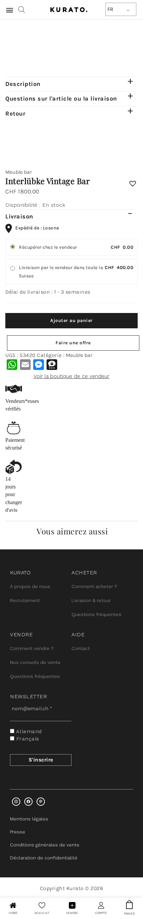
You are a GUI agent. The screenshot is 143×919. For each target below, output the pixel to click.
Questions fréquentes (96, 614)
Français (26, 739)
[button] (133, 181)
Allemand (28, 731)
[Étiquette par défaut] (41, 801)
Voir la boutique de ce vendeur (71, 376)
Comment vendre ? (32, 648)
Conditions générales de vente (44, 844)
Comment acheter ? (94, 586)
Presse (17, 831)
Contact (81, 648)
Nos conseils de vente (35, 662)
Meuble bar (18, 172)
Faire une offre (73, 343)
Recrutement (25, 600)
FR (110, 9)
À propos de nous (30, 586)
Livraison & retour (91, 600)
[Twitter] (28, 801)
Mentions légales (29, 818)
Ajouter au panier (71, 320)
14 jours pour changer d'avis (13, 494)
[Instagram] (16, 801)
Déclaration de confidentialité (43, 857)
